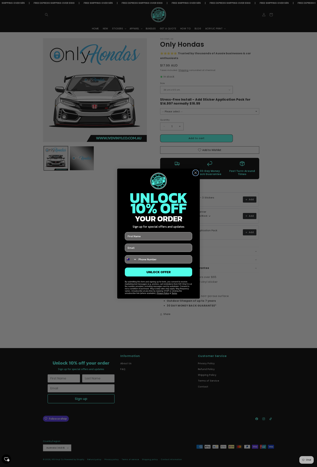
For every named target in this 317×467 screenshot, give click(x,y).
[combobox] (131, 259)
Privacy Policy (163, 293)
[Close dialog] (195, 173)
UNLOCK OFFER (158, 272)
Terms (174, 293)
